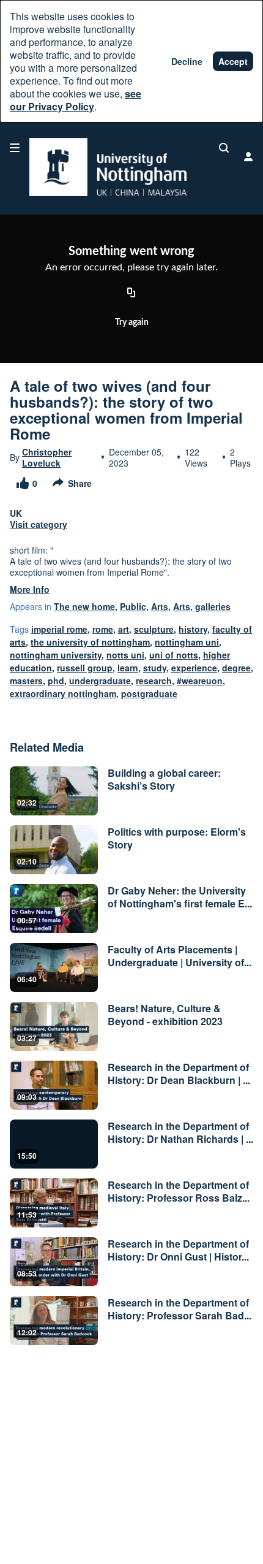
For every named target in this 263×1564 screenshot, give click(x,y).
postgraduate (149, 693)
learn (127, 668)
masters (26, 680)
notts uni (125, 655)
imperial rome (59, 629)
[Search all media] (224, 148)
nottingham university (56, 655)
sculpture (154, 629)
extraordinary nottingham (63, 693)
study (154, 668)
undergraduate (100, 680)
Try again (132, 322)
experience (194, 668)
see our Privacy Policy (75, 99)
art (123, 629)
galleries (213, 606)
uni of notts (173, 655)
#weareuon (200, 680)
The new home (84, 606)
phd (56, 680)
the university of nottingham (90, 642)
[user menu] (248, 156)
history (193, 629)
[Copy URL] (131, 293)
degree (236, 668)
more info (30, 589)
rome (102, 629)
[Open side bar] (14, 148)
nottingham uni (187, 642)
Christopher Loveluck (47, 457)
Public (133, 606)
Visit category (38, 524)
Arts (159, 606)
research (154, 680)
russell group (85, 668)
